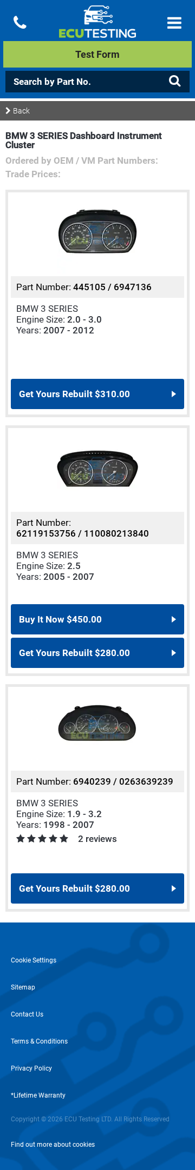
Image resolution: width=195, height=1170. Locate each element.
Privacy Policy (31, 1068)
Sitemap (23, 987)
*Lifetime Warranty (38, 1095)
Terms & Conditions (39, 1041)
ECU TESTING (97, 30)
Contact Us (27, 1014)
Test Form (97, 54)
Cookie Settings (33, 960)
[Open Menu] (174, 23)
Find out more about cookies (53, 1144)
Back (21, 110)
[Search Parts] (174, 81)
